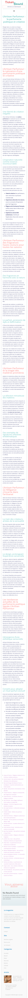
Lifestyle (6, 965)
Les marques (7, 945)
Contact (6, 931)
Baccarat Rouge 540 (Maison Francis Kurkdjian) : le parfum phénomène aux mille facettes (13, 785)
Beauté (5, 955)
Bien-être (6, 960)
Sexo (5, 968)
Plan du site (7, 942)
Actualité (6, 953)
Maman (6, 963)
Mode (5, 958)
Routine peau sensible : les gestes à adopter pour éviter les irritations (11, 987)
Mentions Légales (8, 939)
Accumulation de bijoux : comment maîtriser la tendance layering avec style (18, 978)
